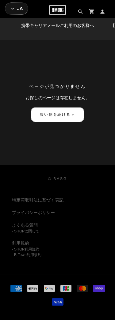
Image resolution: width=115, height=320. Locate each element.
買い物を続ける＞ (57, 114)
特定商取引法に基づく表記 (37, 200)
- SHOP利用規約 (25, 249)
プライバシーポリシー (33, 212)
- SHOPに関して (25, 231)
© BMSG (57, 179)
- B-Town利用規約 (26, 255)
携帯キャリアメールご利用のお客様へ (57, 25)
